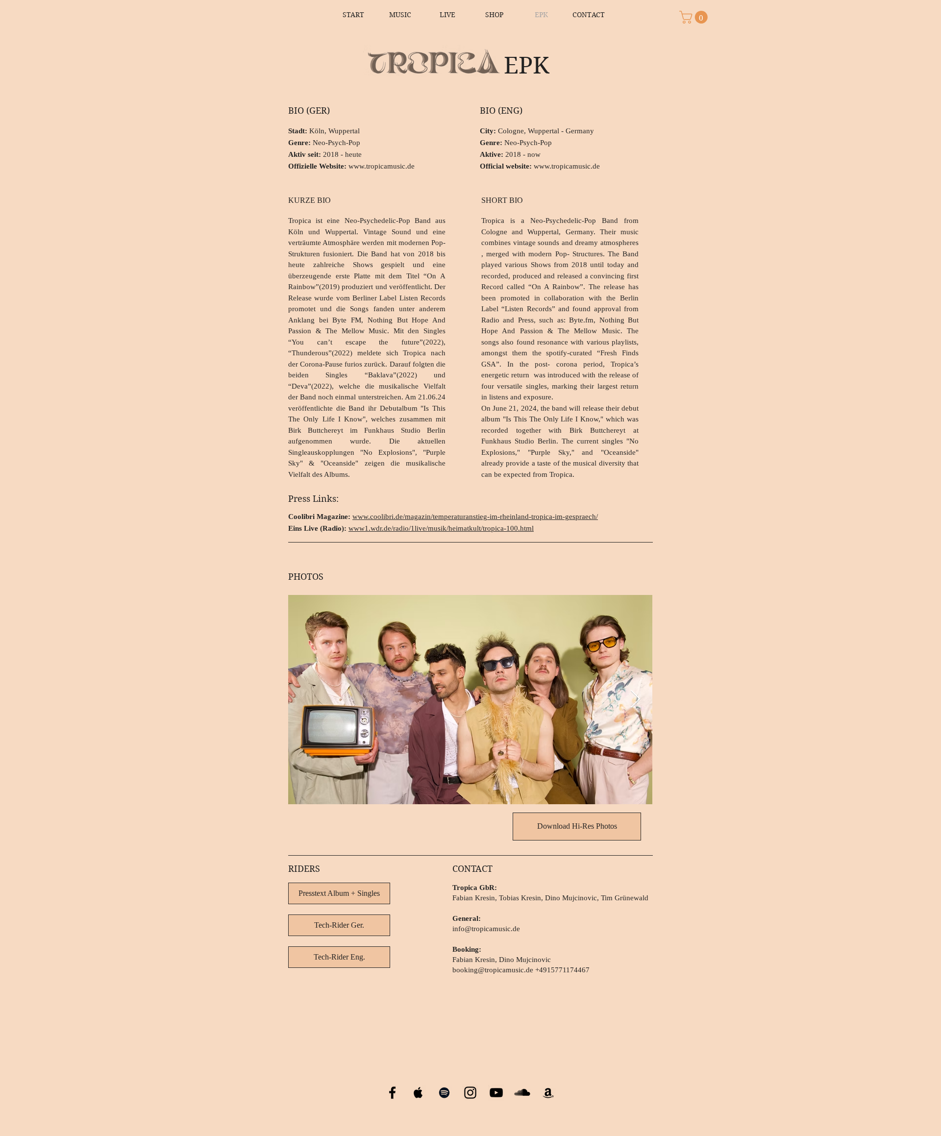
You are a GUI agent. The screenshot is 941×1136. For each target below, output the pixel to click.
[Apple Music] (418, 1093)
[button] (695, 17)
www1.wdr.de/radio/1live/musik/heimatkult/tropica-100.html (441, 528)
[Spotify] (444, 1093)
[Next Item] (635, 699)
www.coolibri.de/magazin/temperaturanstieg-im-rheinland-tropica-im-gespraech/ (475, 516)
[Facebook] (392, 1093)
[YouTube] (496, 1093)
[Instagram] (470, 1093)
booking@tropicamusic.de (492, 970)
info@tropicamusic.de (486, 929)
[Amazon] (548, 1093)
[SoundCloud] (522, 1093)
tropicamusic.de (390, 166)
